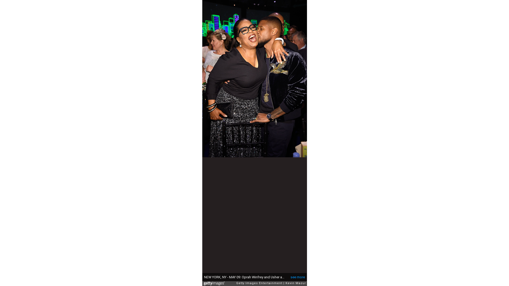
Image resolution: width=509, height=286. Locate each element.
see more (298, 277)
